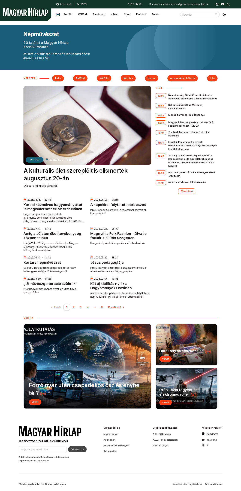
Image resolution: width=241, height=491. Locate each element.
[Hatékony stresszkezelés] (186, 344)
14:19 (161, 182)
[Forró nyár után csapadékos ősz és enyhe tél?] (87, 366)
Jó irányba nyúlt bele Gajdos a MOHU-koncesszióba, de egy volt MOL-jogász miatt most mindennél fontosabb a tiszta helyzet (191, 160)
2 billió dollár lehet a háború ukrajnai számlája (189, 134)
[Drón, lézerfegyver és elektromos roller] (186, 388)
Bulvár (155, 14)
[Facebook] (217, 4)
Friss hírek (66, 4)
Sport (127, 14)
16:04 (161, 95)
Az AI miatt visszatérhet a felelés (187, 182)
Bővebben (186, 191)
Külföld (82, 14)
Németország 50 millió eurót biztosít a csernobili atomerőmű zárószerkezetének (192, 97)
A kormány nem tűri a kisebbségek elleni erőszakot (191, 174)
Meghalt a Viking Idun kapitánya (186, 114)
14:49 (161, 156)
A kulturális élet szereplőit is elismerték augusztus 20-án (76, 174)
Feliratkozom (77, 449)
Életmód (141, 14)
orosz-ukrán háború (182, 78)
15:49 (161, 115)
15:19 (161, 132)
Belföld (68, 14)
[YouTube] (222, 4)
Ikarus (151, 78)
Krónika (128, 78)
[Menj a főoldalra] (25, 12)
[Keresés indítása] (216, 14)
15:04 (161, 142)
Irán (212, 78)
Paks (58, 78)
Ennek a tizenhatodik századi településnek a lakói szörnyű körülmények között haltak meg (192, 145)
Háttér (114, 14)
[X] (228, 4)
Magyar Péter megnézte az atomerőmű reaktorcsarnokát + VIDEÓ (190, 124)
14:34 (161, 173)
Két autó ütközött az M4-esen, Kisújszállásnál (185, 106)
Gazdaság (98, 14)
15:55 (161, 105)
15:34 (161, 122)
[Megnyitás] (58, 14)
